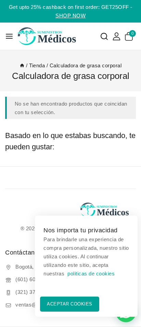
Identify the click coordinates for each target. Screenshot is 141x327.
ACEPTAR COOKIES (69, 303)
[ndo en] (22, 65)
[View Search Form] (104, 36)
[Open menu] (9, 36)
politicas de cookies (91, 273)
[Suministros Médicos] (51, 36)
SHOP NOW (70, 15)
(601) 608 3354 (33, 279)
